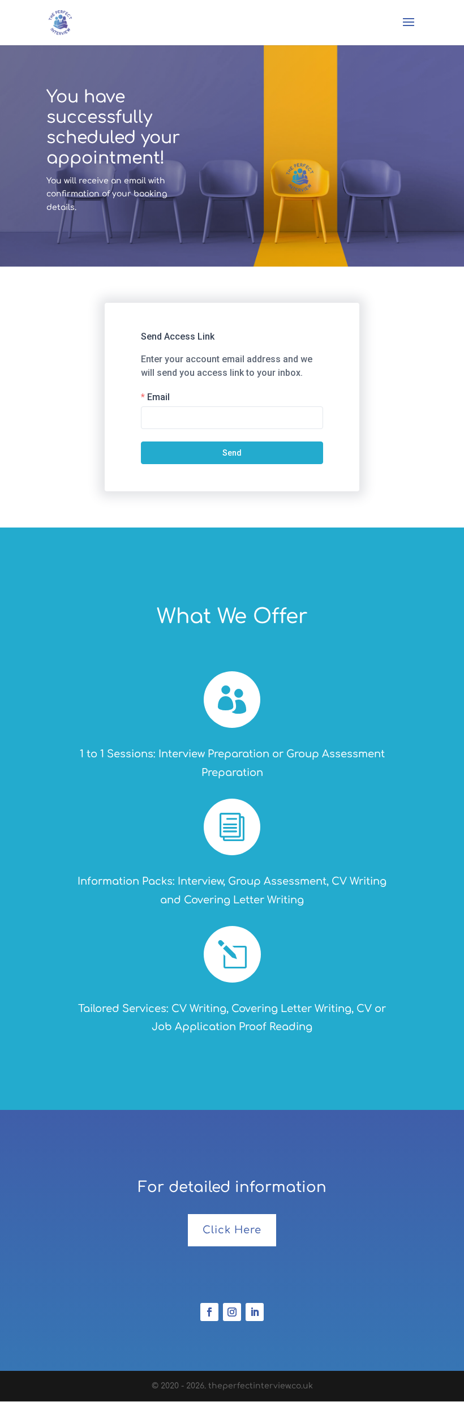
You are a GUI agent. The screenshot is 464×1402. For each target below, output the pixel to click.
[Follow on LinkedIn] (255, 1312)
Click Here (232, 1230)
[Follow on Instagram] (232, 1312)
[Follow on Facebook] (209, 1312)
